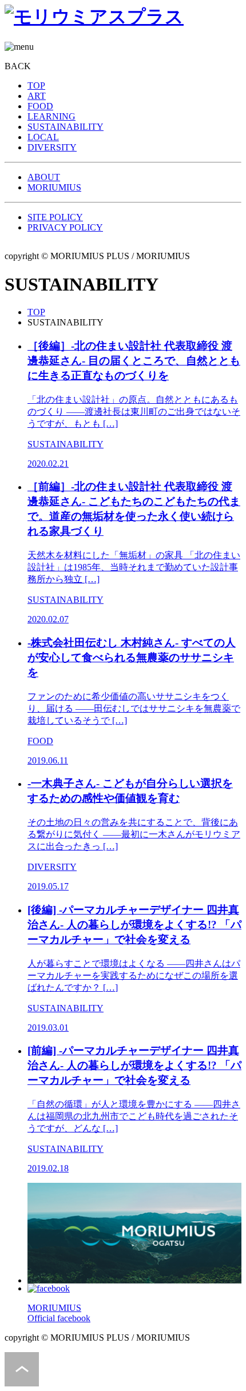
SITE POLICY (55, 217)
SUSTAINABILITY (65, 127)
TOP (36, 85)
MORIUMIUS (54, 187)
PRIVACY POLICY (65, 227)
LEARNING (51, 116)
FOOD (40, 106)
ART (36, 96)
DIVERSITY (52, 147)
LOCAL (43, 137)
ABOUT (43, 177)
